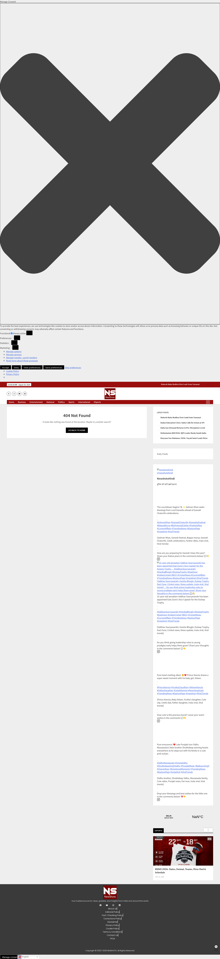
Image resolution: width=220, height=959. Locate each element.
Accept (5, 367)
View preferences (32, 367)
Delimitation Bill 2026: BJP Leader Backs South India (183, 433)
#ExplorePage (193, 528)
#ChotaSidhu (181, 762)
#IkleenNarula (196, 687)
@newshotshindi (165, 472)
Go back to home (76, 430)
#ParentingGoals (196, 690)
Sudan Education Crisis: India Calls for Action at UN (179, 384)
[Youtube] (107, 905)
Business (22, 402)
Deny (16, 367)
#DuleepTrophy (201, 611)
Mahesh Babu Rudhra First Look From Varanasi (180, 417)
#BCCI (185, 614)
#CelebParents (180, 690)
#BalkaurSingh (202, 765)
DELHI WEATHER (183, 817)
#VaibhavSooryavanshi (167, 611)
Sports (71, 402)
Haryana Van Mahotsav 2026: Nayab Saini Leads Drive (184, 438)
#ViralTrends (173, 531)
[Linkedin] (119, 905)
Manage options (13, 351)
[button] (110, 163)
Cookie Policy (12, 371)
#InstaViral (162, 531)
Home (11, 402)
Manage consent (10, 957)
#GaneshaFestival (197, 522)
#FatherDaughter (165, 690)
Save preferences (53, 367)
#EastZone (162, 614)
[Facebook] (100, 905)
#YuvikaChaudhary (180, 687)
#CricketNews (194, 614)
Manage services (14, 354)
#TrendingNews (179, 528)
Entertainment (36, 402)
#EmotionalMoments (180, 768)
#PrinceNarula (164, 687)
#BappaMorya (163, 525)
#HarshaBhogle (186, 611)
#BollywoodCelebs (180, 525)
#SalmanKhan (163, 522)
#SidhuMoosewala (166, 762)
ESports (97, 402)
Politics (61, 402)
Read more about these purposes (22, 360)
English (25, 957)
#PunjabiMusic (188, 765)
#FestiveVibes (195, 525)
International (84, 402)
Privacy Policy (12, 374)
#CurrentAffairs (164, 528)
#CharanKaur (163, 768)
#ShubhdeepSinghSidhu (168, 765)
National (50, 402)
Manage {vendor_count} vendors (21, 357)
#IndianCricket (174, 614)
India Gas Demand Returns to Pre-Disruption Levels (182, 428)
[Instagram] (113, 905)
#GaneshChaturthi (179, 522)
